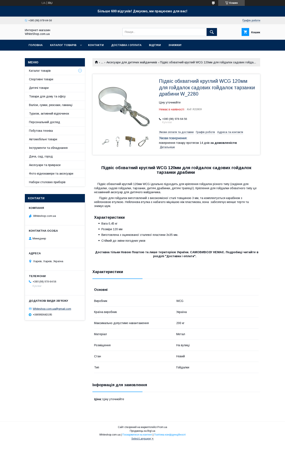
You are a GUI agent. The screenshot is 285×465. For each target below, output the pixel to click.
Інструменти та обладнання (48, 147)
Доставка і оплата (126, 45)
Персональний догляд (44, 122)
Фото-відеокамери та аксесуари (51, 173)
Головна (36, 45)
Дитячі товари (39, 87)
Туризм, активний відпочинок (49, 113)
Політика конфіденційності (170, 434)
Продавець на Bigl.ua (142, 430)
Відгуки (155, 45)
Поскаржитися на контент (137, 434)
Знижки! (175, 45)
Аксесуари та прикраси (45, 165)
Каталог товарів (63, 45)
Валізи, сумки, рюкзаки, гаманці (50, 105)
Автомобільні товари (43, 139)
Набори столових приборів (47, 182)
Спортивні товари (41, 79)
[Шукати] (212, 32)
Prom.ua (162, 427)
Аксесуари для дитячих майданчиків (131, 62)
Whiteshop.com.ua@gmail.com (52, 308)
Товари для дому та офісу (47, 96)
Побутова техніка (41, 130)
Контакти (96, 45)
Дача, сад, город (41, 156)
